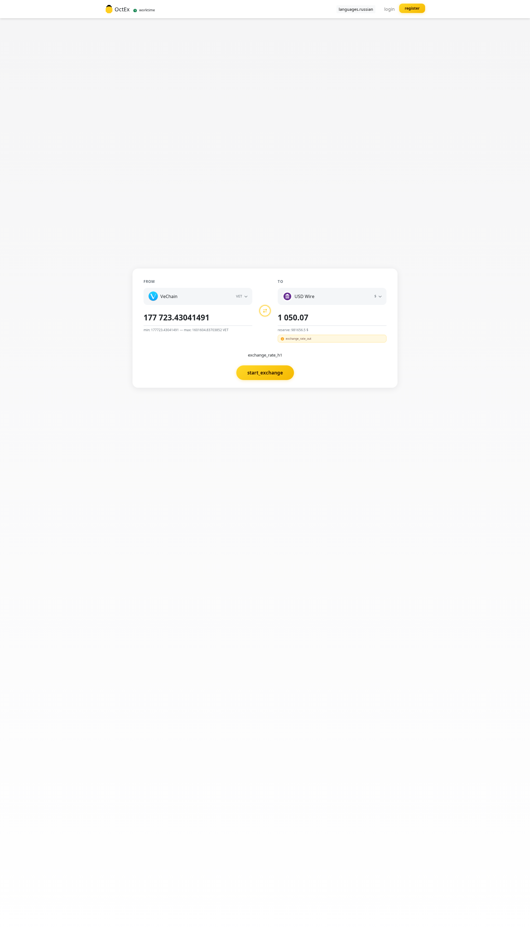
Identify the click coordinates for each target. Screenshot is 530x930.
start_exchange (265, 373)
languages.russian (356, 9)
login (389, 9)
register (412, 8)
